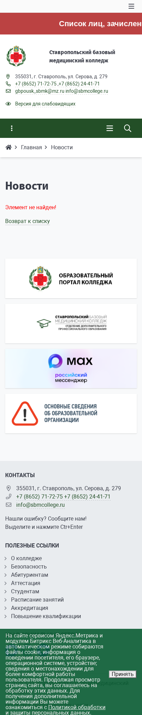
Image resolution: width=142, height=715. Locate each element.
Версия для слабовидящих (45, 104)
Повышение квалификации (46, 616)
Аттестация (25, 583)
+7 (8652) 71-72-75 (36, 84)
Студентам (25, 591)
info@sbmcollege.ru (86, 91)
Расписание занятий (37, 599)
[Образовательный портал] (71, 278)
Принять (123, 674)
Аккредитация (29, 608)
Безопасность (29, 566)
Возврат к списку (27, 221)
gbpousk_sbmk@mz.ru (39, 91)
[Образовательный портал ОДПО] (71, 323)
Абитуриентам (29, 575)
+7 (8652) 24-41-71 (79, 84)
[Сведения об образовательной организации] (71, 413)
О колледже (26, 558)
